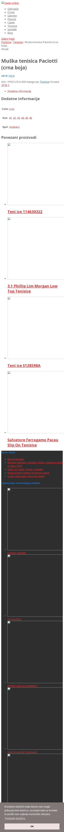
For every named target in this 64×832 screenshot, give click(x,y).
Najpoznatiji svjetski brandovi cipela (28, 472)
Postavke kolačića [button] (15, 818)
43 (18, 118)
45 (26, 118)
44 (22, 118)
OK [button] (32, 826)
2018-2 (5, 85)
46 (30, 118)
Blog (10, 33)
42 (14, 118)
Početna (6, 42)
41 (10, 118)
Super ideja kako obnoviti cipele (25, 476)
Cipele (11, 22)
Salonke (12, 15)
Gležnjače (13, 9)
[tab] (35, 91)
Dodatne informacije (19, 91)
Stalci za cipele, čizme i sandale (25, 469)
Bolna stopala (15, 459)
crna (11, 109)
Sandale (12, 29)
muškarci (14, 127)
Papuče (11, 19)
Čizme (10, 12)
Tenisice (12, 26)
